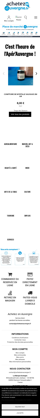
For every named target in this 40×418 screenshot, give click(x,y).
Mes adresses (20, 359)
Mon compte (20, 353)
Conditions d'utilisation (20, 338)
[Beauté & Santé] (10, 164)
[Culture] (27, 188)
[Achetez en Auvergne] (17, 6)
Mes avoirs (20, 357)
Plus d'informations (8, 400)
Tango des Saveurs (20, 110)
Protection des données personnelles (20, 342)
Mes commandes (20, 355)
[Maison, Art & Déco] (27, 140)
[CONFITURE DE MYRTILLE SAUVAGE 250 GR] (20, 75)
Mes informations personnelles (20, 362)
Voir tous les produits (20, 114)
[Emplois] (27, 211)
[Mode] (27, 164)
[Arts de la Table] (10, 188)
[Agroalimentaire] (10, 140)
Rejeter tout (20, 407)
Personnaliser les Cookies (23, 400)
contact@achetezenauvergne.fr (20, 323)
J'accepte (20, 413)
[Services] (10, 235)
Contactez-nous (20, 340)
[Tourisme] (10, 211)
